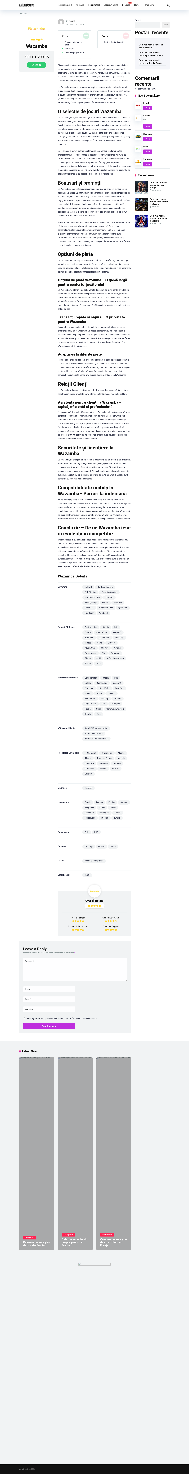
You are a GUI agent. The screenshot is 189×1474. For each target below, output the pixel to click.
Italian (113, 807)
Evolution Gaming (109, 592)
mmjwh (72, 21)
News (137, 5)
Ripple (88, 658)
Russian (104, 818)
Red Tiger (89, 613)
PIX (103, 653)
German (123, 802)
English (99, 802)
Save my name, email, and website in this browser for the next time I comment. (62, 1018)
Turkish (117, 818)
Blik (116, 627)
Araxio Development (94, 861)
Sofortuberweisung (115, 658)
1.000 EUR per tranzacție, (96, 728)
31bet (146, 103)
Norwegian (104, 812)
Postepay (115, 653)
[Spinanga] (138, 139)
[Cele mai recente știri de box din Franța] (141, 193)
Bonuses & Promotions (78, 926)
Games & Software (110, 918)
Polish (117, 812)
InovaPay (119, 637)
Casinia (146, 115)
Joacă (35, 65)
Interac (88, 643)
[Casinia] (138, 120)
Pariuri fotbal (94, 5)
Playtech (118, 602)
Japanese (89, 812)
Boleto (88, 632)
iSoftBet (109, 597)
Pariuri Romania (65, 5)
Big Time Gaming (105, 587)
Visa (99, 663)
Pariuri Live (149, 5)
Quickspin (122, 608)
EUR (87, 832)
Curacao (88, 788)
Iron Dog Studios (92, 597)
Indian (102, 807)
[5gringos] (138, 164)
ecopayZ (117, 632)
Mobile (101, 846)
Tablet (113, 846)
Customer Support (111, 926)
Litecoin (111, 643)
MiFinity (104, 648)
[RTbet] (138, 151)
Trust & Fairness (78, 918)
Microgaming (91, 602)
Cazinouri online (111, 5)
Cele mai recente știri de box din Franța (151, 46)
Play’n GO (89, 608)
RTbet (146, 146)
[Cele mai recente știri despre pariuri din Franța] (141, 210)
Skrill (98, 658)
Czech (88, 802)
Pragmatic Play (106, 608)
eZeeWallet (104, 637)
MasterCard (90, 648)
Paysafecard (90, 653)
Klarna (99, 643)
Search (138, 20)
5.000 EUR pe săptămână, (96, 739)
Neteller (117, 648)
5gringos (147, 159)
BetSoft (88, 587)
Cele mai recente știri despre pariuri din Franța (151, 54)
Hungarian (89, 807)
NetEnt (105, 602)
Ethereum (89, 637)
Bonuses (126, 5)
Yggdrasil (103, 613)
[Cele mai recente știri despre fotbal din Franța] (141, 227)
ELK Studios (90, 592)
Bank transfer (91, 627)
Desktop (89, 846)
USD (96, 832)
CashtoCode (101, 632)
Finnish (111, 802)
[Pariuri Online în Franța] (26, 4)
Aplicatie (80, 5)
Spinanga (147, 134)
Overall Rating (94, 900)
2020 (87, 875)
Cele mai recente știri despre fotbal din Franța (150, 61)
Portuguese (90, 818)
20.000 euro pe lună (94, 733)
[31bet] (138, 108)
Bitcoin (105, 627)
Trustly (88, 663)
